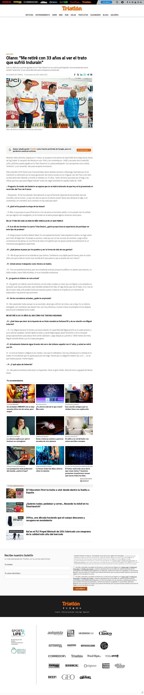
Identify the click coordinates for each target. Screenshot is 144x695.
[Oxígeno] (90, 666)
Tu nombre (8, 564)
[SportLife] (64, 2)
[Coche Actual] (71, 633)
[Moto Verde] (71, 645)
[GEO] (68, 677)
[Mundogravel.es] (43, 2)
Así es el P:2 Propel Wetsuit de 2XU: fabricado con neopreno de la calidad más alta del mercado (58, 533)
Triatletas (83, 15)
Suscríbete (106, 2)
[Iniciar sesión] (122, 2)
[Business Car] (86, 633)
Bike (61, 15)
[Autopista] (55, 633)
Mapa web (86, 612)
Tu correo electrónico (12, 573)
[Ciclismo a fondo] (17, 2)
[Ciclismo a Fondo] (54, 666)
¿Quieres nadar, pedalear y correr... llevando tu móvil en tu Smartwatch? (57, 505)
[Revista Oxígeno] (53, 2)
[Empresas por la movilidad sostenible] (18, 650)
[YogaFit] (112, 656)
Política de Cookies (79, 562)
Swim (54, 15)
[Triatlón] (86, 2)
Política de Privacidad (128, 560)
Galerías (114, 15)
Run (66, 15)
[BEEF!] (52, 677)
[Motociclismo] (88, 645)
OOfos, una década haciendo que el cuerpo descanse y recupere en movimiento (55, 519)
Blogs (105, 15)
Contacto (57, 612)
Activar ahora (83, 150)
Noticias (29, 15)
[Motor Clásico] (105, 633)
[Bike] (72, 666)
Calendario (95, 15)
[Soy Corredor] (31, 2)
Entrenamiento (43, 15)
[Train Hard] (106, 666)
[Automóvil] (55, 645)
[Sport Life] (104, 645)
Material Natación (16, 531)
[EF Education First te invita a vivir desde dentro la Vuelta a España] (15, 493)
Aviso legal (78, 612)
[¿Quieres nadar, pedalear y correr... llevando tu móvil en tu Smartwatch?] (15, 507)
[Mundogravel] (85, 677)
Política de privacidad (67, 612)
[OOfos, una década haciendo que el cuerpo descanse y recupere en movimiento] (15, 521)
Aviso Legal (116, 560)
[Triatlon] (72, 8)
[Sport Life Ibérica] (18, 632)
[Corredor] (57, 656)
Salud (73, 15)
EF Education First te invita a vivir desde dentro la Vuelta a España (57, 491)
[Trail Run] (75, 2)
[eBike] (120, 666)
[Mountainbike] (6, 2)
